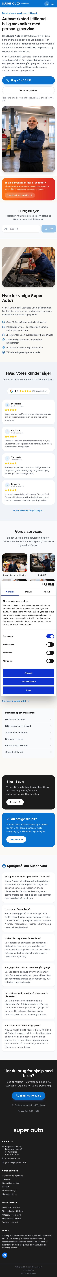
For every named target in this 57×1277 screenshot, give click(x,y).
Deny (28, 690)
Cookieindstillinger (28, 1273)
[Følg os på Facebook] (4, 1255)
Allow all (29, 673)
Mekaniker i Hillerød (11, 1207)
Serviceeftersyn (9, 1190)
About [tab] (47, 592)
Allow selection (28, 681)
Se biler (13, 802)
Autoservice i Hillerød (11, 1215)
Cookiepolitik (28, 1270)
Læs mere (15, 839)
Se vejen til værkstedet (14, 701)
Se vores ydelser (28, 90)
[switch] (50, 644)
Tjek (50, 228)
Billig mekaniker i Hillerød (13, 1211)
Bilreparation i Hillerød (11, 1218)
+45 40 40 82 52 (12, 1158)
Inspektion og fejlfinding (12, 1176)
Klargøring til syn (9, 1194)
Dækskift (6, 1179)
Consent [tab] (10, 592)
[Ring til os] (46, 3)
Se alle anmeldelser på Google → (28, 510)
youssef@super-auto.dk (15, 1162)
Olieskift (5, 1187)
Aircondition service (10, 1183)
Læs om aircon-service (18, 195)
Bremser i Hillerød (10, 1222)
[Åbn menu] (52, 3)
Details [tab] (28, 592)
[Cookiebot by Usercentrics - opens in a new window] (42, 584)
